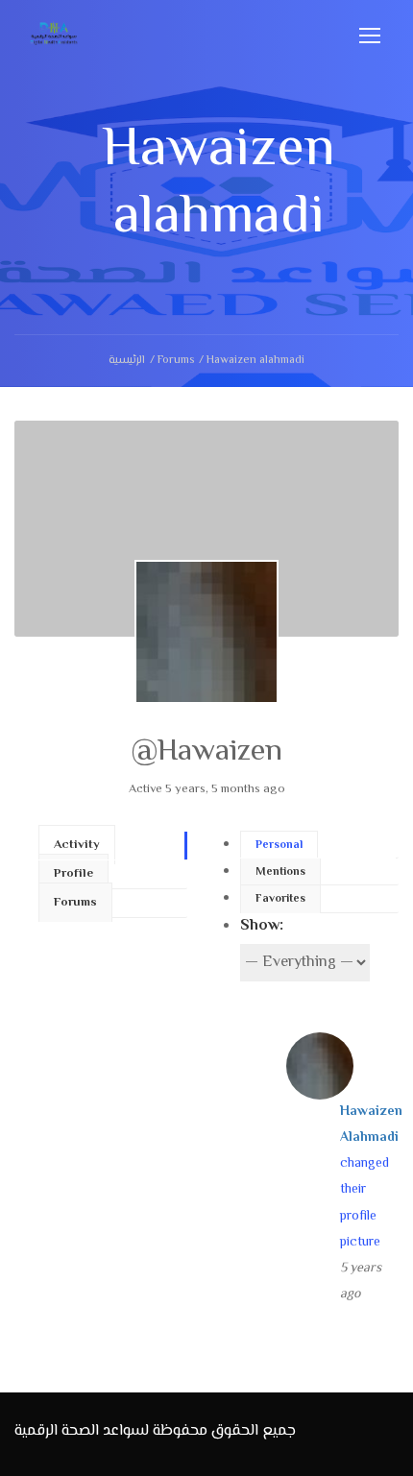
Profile (73, 873)
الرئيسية (127, 360)
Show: (261, 926)
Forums (176, 360)
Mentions (280, 872)
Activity (77, 845)
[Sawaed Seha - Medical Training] (54, 40)
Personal (279, 845)
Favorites (280, 899)
